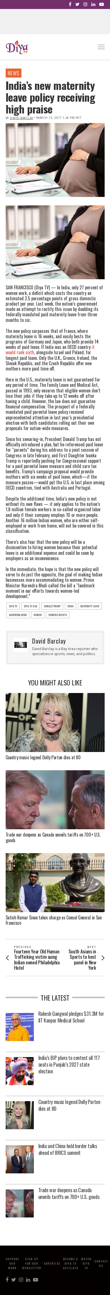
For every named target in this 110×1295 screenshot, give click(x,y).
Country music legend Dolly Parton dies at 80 (43, 757)
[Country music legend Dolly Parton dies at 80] (20, 1115)
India (70, 606)
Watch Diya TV (86, 1263)
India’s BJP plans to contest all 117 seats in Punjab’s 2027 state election (69, 1064)
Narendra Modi (18, 615)
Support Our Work (12, 1263)
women (38, 615)
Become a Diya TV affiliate (70, 1263)
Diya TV (13, 606)
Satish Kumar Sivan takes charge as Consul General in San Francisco (54, 920)
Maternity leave (89, 606)
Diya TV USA (30, 606)
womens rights (58, 615)
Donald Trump (52, 606)
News (13, 73)
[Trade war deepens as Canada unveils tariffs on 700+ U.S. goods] (20, 1203)
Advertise (52, 1263)
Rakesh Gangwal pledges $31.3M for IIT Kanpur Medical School (71, 1017)
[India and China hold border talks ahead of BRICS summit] (20, 1159)
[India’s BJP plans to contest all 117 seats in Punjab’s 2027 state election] (20, 1071)
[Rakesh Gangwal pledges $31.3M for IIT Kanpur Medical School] (20, 1027)
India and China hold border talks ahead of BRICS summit (67, 1149)
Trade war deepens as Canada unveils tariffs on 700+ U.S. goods (53, 837)
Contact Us (101, 1263)
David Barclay (21, 118)
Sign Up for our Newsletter (31, 1263)
